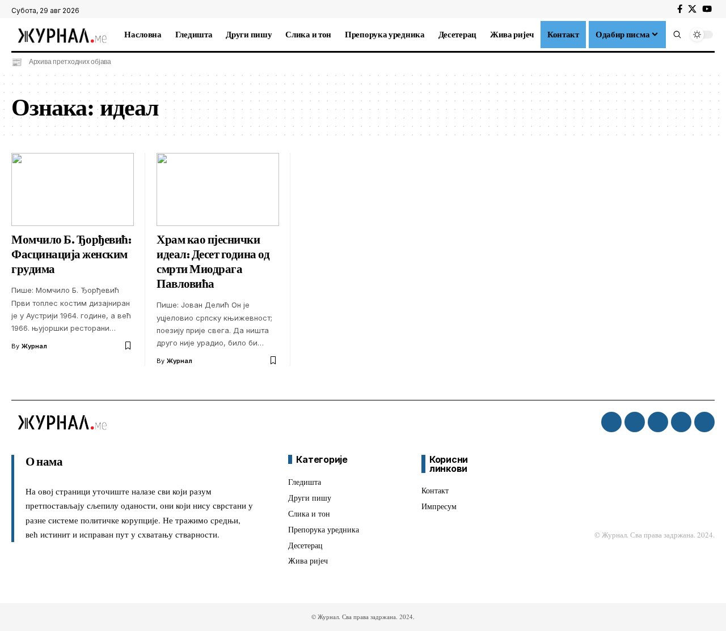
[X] (692, 9)
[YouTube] (707, 9)
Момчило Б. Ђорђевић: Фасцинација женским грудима (71, 254)
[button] (677, 34)
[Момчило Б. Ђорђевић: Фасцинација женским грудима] (72, 190)
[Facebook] (679, 9)
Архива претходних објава (70, 62)
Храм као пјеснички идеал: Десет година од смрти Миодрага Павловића (213, 262)
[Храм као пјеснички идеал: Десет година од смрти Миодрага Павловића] (218, 190)
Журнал (34, 346)
